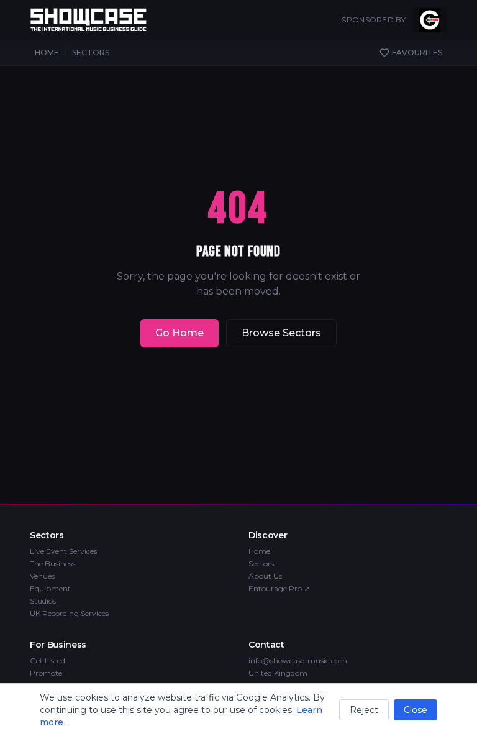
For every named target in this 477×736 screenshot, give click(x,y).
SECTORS (90, 52)
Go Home (179, 333)
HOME (47, 52)
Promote (46, 673)
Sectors (261, 563)
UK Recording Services (69, 613)
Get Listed (47, 660)
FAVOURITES (417, 52)
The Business (52, 563)
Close (415, 709)
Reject (364, 709)
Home (259, 551)
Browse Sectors (281, 333)
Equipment (50, 588)
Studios (43, 600)
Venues (42, 576)
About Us (265, 576)
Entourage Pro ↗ (279, 588)
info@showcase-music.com (297, 660)
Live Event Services (63, 551)
